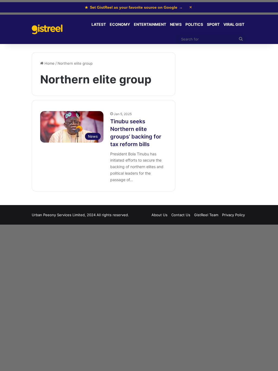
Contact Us (180, 215)
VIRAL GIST (233, 24)
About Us (159, 215)
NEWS (176, 24)
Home (49, 63)
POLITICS (194, 24)
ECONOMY (120, 24)
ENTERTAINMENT (150, 24)
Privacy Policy (233, 215)
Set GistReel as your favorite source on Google (134, 7)
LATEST (98, 24)
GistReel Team (206, 215)
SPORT (213, 24)
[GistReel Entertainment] (47, 29)
